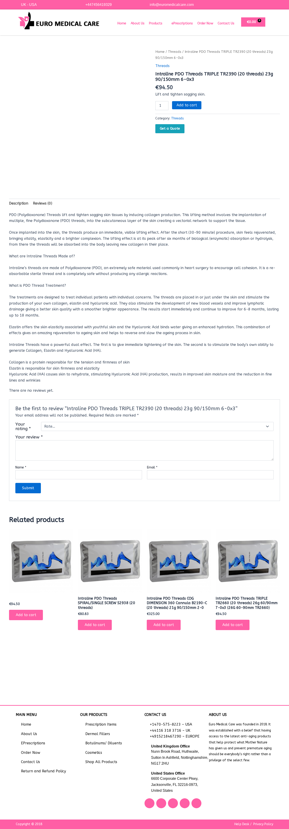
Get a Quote (170, 128)
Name (20, 467)
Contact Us (226, 23)
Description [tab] (18, 203)
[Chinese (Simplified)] (262, 4)
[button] (158, 23)
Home (121, 23)
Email (152, 467)
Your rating (23, 426)
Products (155, 23)
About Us (137, 23)
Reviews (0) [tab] (42, 203)
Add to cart (187, 105)
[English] (267, 4)
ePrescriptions (182, 23)
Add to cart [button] (26, 615)
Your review (29, 437)
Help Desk (241, 824)
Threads (174, 52)
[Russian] (271, 4)
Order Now (205, 23)
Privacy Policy (263, 824)
